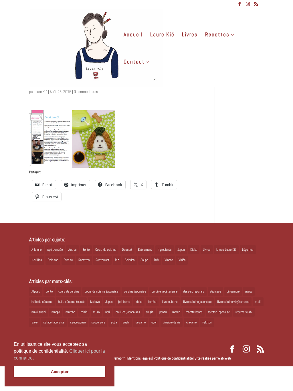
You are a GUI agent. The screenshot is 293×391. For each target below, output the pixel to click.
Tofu (156, 260)
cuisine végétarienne (164, 291)
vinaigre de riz (171, 322)
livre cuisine (169, 301)
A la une (36, 249)
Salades (130, 260)
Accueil (133, 35)
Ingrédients (165, 249)
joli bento (124, 301)
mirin (84, 312)
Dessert (127, 249)
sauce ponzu (78, 322)
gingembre (233, 291)
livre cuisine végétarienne (233, 301)
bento (49, 291)
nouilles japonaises (128, 312)
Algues (35, 291)
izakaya (95, 301)
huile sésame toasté (71, 301)
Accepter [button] (59, 371)
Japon (181, 249)
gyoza (248, 291)
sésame (140, 322)
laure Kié (41, 91)
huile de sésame (41, 301)
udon (154, 322)
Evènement (145, 249)
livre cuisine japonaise (197, 301)
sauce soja (98, 322)
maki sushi (38, 312)
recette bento (194, 312)
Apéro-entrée (55, 249)
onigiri (150, 312)
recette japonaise (219, 312)
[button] (36, 358)
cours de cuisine (68, 291)
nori (107, 312)
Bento (86, 249)
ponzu (163, 312)
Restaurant (102, 260)
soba (114, 322)
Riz (117, 260)
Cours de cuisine (105, 249)
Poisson (53, 260)
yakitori (207, 322)
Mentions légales (139, 358)
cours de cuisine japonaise (101, 291)
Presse (68, 260)
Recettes (217, 35)
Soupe (144, 260)
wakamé (191, 322)
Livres (190, 35)
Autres (72, 249)
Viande (169, 260)
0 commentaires (86, 91)
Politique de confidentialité (173, 358)
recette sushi (243, 312)
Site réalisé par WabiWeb (213, 358)
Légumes (248, 249)
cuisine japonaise (135, 291)
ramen (176, 312)
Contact (134, 62)
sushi (126, 322)
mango (56, 312)
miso (96, 312)
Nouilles (36, 260)
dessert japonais (193, 291)
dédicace (215, 291)
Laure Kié (162, 35)
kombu (152, 301)
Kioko (193, 249)
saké (34, 322)
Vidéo (182, 260)
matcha (70, 312)
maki (258, 301)
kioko (139, 301)
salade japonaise (53, 322)
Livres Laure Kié (226, 249)
